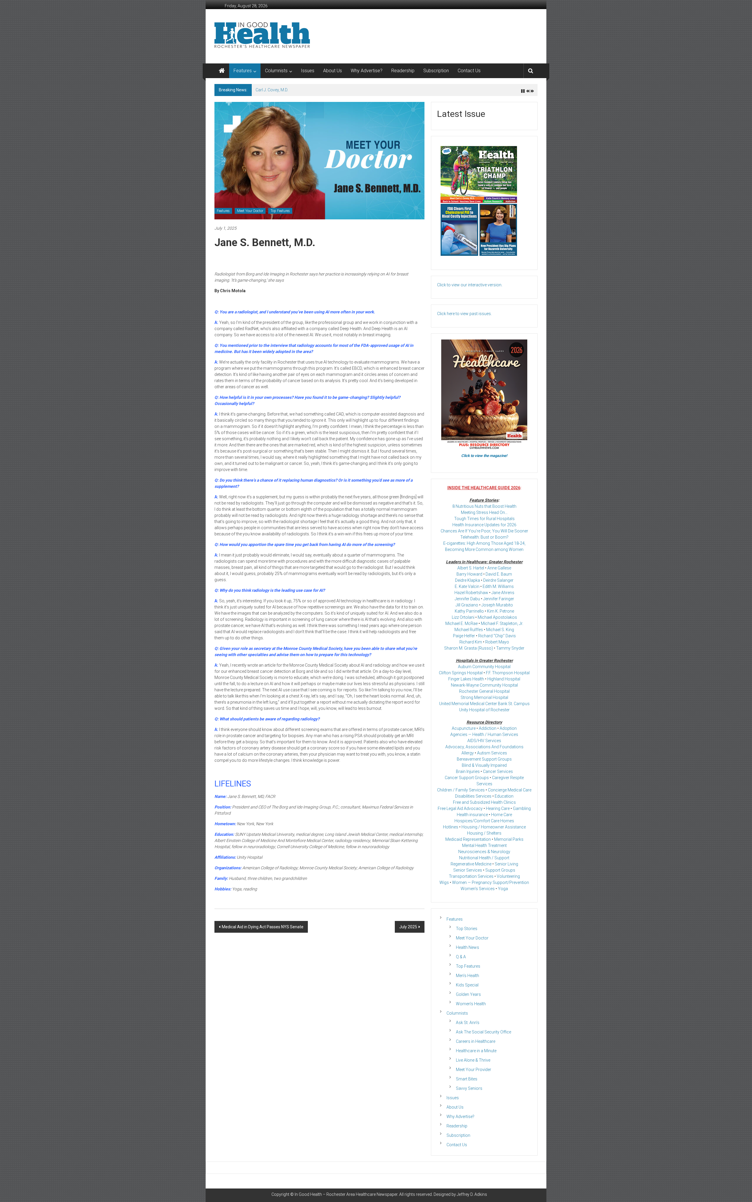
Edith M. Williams (498, 586)
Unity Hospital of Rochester (484, 709)
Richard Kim (470, 642)
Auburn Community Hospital (484, 666)
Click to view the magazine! (484, 455)
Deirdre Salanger (498, 580)
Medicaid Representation (468, 839)
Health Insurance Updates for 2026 (484, 524)
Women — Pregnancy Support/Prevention (490, 882)
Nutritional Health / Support (484, 857)
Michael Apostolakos (497, 617)
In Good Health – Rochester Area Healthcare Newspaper (346, 1194)
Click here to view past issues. (464, 313)
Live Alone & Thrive (473, 1060)
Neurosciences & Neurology (484, 851)
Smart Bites (466, 1079)
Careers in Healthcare (475, 1041)
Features (243, 70)
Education (504, 796)
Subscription (436, 70)
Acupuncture (464, 728)
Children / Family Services (461, 790)
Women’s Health (471, 1003)
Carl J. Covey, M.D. (272, 90)
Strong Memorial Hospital (484, 697)
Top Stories (466, 928)
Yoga (503, 888)
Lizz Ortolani (463, 617)
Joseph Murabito (497, 605)
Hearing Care (498, 808)
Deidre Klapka (467, 580)
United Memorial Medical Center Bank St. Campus (484, 703)
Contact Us (469, 70)
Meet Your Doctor (250, 211)
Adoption (508, 728)
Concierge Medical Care (509, 790)
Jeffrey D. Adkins (472, 1194)
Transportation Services (471, 876)
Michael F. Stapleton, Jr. (502, 623)
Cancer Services (498, 771)
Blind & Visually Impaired (484, 765)
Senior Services (467, 870)
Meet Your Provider (473, 1069)
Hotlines (450, 827)
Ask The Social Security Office (483, 1032)
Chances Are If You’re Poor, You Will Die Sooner (484, 531)
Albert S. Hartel (470, 568)
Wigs (444, 882)
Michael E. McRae (461, 623)
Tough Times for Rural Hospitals (484, 518)
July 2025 (408, 926)
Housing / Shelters (484, 833)
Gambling (522, 808)
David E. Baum (499, 574)
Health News (467, 947)
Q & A (461, 956)
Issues (307, 70)
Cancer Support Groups (467, 777)
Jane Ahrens (502, 592)
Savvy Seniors (469, 1088)
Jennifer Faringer (498, 598)
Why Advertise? (366, 70)
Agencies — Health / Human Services (484, 734)
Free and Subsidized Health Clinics (484, 802)
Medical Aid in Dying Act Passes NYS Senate (262, 926)
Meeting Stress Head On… (484, 512)
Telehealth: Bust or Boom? (484, 537)
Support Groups (500, 870)
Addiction (487, 728)
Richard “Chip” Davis (497, 635)
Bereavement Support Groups (484, 759)
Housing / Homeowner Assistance (493, 827)
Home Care (501, 814)
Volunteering (508, 876)
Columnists (276, 70)
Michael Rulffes (468, 629)
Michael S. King (500, 629)
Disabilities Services (473, 796)
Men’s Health (467, 975)
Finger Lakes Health (466, 679)
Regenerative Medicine (471, 864)
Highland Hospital (503, 679)
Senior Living (506, 864)
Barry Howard (469, 574)
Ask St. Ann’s (467, 1022)
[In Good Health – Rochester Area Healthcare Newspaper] (221, 70)
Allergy (467, 753)
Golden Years (468, 994)
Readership (402, 70)
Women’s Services (478, 888)
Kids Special (467, 985)
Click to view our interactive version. (469, 285)
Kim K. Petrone (500, 611)
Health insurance (472, 814)
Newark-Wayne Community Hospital (484, 685)
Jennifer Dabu (467, 598)
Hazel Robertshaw (471, 592)
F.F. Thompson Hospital (508, 672)
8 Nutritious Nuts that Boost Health (484, 506)
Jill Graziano (467, 605)
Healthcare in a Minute (476, 1050)
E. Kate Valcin (467, 586)
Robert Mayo (497, 642)
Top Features (280, 211)
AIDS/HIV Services (484, 740)
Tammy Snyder (510, 648)
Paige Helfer (464, 635)
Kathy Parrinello (469, 611)
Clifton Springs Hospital (461, 672)
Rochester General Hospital (484, 691)
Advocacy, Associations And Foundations (484, 746)
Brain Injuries (468, 771)
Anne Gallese (499, 568)
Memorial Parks (508, 839)
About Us (332, 70)
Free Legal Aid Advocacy (460, 808)
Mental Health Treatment (484, 845)
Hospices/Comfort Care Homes (484, 820)
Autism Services (492, 753)
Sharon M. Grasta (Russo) (468, 648)
